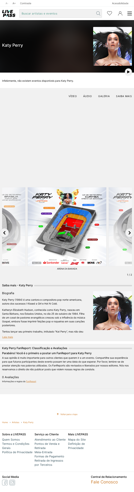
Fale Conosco (104, 481)
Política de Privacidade (17, 452)
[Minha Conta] (120, 13)
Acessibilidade (120, 3)
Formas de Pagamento (49, 456)
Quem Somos (11, 439)
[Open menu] (128, 13)
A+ (14, 3)
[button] (4, 232)
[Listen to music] (128, 71)
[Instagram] (12, 482)
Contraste (25, 3)
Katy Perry (28, 422)
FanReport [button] (31, 381)
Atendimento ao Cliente (50, 439)
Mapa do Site (77, 439)
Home (5, 422)
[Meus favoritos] (109, 13)
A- (7, 3)
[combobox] (57, 13)
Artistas (15, 422)
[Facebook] (5, 482)
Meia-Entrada (43, 452)
